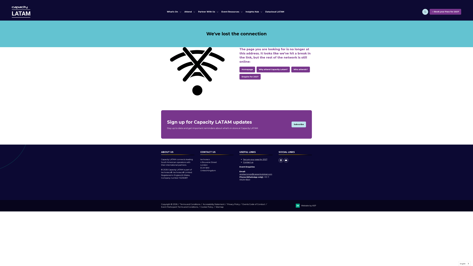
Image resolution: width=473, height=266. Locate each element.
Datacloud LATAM (274, 12)
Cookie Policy (207, 207)
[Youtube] (286, 160)
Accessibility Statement (214, 204)
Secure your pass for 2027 (255, 159)
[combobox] (465, 263)
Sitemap (220, 207)
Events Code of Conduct (253, 204)
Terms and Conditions (190, 204)
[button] (425, 12)
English (462, 264)
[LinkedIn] (281, 160)
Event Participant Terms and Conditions (179, 207)
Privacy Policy (233, 204)
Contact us (248, 162)
